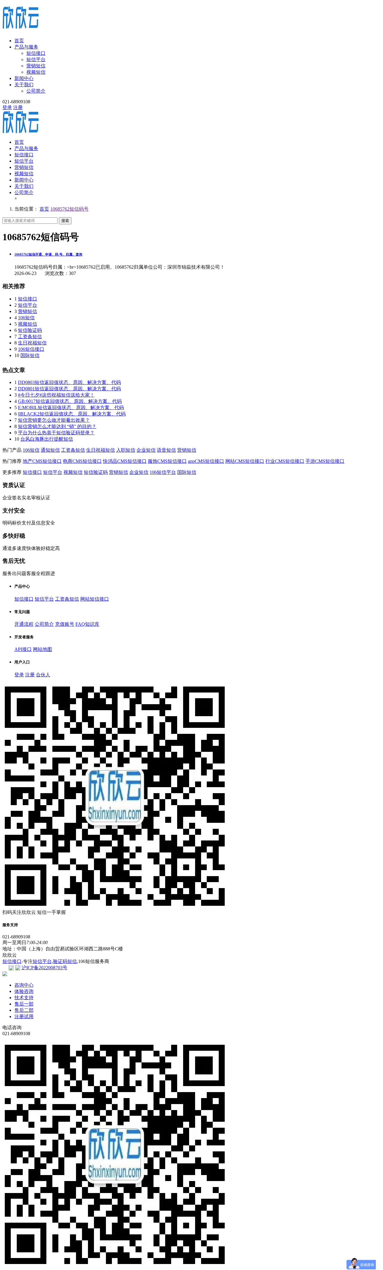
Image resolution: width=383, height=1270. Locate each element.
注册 (18, 107)
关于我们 (24, 84)
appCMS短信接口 (206, 461)
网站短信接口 (94, 598)
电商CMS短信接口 (82, 461)
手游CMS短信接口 (325, 461)
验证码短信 (65, 961)
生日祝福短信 (32, 342)
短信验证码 (30, 330)
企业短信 (146, 450)
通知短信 (50, 450)
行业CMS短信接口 (284, 461)
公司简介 (35, 90)
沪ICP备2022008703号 (44, 967)
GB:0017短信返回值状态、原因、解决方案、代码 (70, 401)
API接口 (23, 649)
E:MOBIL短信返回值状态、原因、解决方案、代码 (71, 407)
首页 (19, 40)
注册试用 (24, 1016)
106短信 (26, 317)
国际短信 (29, 355)
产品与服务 (26, 46)
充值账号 (64, 624)
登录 (7, 107)
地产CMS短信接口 (42, 461)
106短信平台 (163, 472)
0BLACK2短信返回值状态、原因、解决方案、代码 (72, 413)
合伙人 (43, 674)
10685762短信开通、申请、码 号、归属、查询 (48, 254)
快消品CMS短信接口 (125, 461)
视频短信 (35, 72)
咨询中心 (24, 985)
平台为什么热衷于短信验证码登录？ (56, 432)
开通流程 (24, 624)
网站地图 (42, 649)
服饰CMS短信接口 (167, 461)
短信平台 (35, 59)
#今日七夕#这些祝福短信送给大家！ (56, 394)
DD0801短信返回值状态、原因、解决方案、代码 (69, 388)
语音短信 (166, 450)
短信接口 (35, 53)
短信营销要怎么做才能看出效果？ (54, 420)
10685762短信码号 (69, 208)
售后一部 (24, 1003)
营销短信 (35, 65)
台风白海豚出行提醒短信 (46, 439)
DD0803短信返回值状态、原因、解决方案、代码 (69, 382)
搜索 (65, 220)
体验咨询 (24, 991)
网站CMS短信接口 (244, 461)
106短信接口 (31, 349)
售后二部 (24, 1010)
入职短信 (125, 450)
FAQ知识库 (87, 624)
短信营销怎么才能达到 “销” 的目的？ (57, 426)
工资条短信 (30, 336)
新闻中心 (24, 78)
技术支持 (24, 997)
